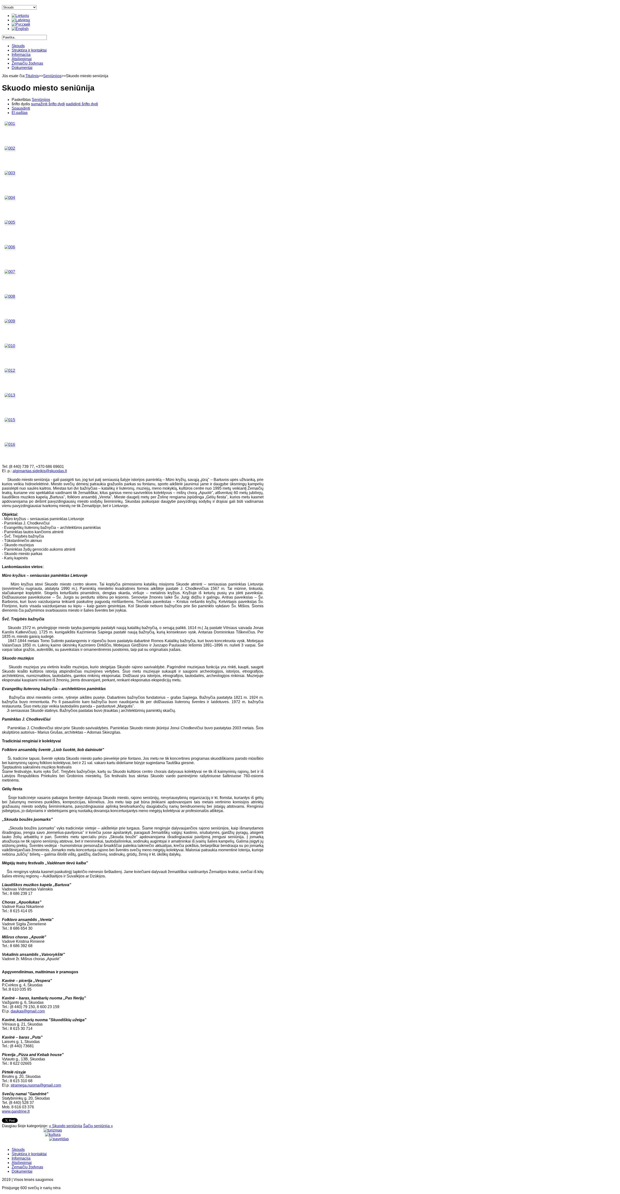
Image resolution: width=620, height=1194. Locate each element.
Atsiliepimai (22, 59)
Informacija (21, 55)
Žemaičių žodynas (27, 63)
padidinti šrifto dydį (82, 104)
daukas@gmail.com (28, 1011)
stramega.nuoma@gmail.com (36, 1085)
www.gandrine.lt (16, 1111)
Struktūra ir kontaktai (29, 50)
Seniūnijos (52, 76)
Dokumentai (22, 68)
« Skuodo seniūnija (65, 1126)
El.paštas (20, 113)
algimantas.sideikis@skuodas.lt (40, 471)
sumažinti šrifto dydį (48, 104)
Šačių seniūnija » (98, 1126)
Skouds (18, 46)
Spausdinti (21, 108)
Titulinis (32, 76)
